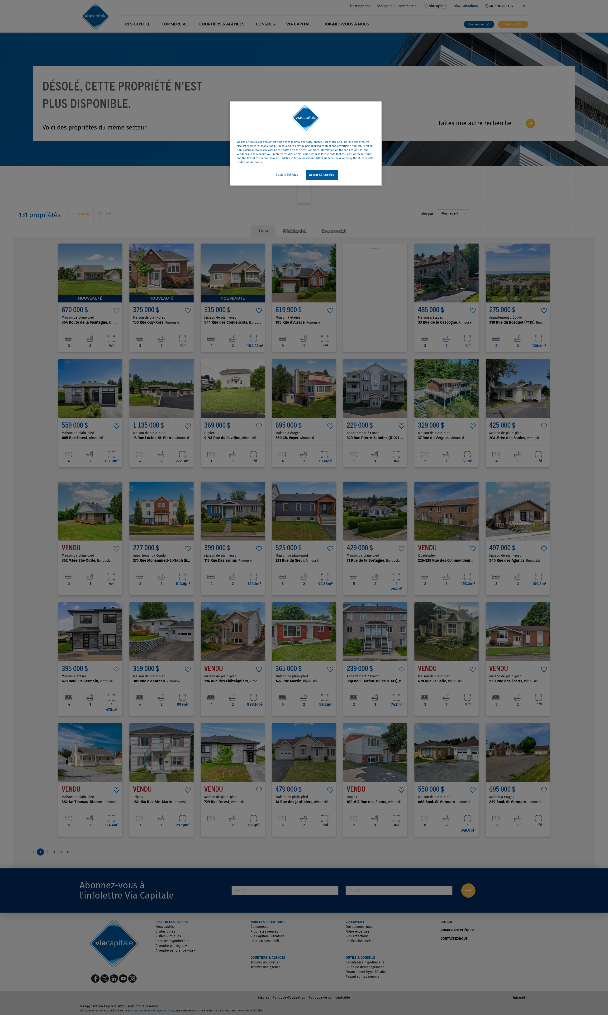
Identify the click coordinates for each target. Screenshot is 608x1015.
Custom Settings (287, 175)
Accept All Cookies (321, 175)
